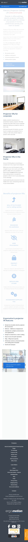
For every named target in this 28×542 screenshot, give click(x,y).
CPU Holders (14, 456)
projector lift (13, 172)
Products (6, 6)
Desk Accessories (14, 458)
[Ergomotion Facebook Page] (9, 527)
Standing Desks (14, 474)
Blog (14, 476)
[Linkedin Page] (19, 527)
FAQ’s (14, 478)
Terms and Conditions (14, 486)
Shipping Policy (14, 482)
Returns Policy (14, 484)
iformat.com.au (14, 521)
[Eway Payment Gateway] (14, 537)
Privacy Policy (14, 480)
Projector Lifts (14, 452)
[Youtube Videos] (13, 527)
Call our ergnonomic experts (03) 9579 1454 (13, 365)
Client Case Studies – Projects (14, 472)
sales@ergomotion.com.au (15, 496)
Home (14, 468)
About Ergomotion (14, 470)
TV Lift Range (14, 450)
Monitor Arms (14, 454)
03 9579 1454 (16, 494)
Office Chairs (14, 460)
